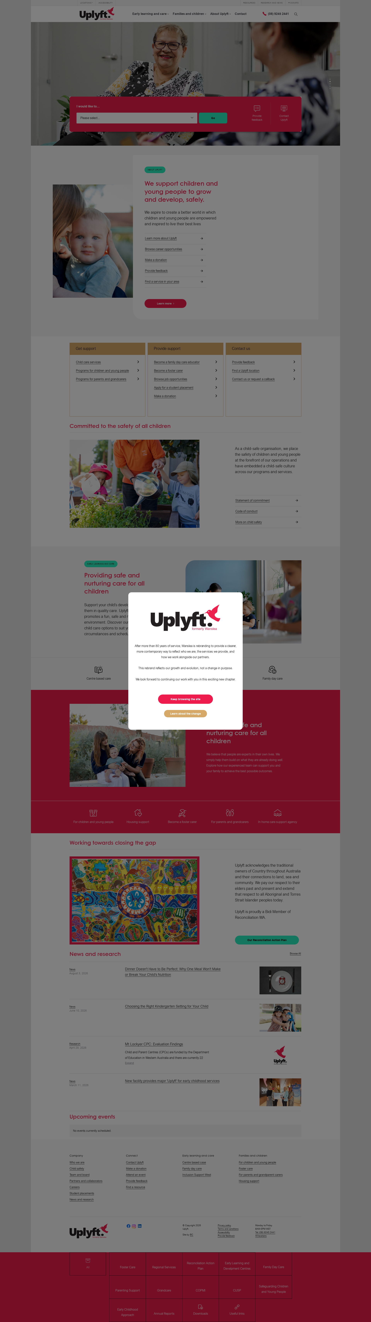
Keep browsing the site (185, 699)
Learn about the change (185, 713)
